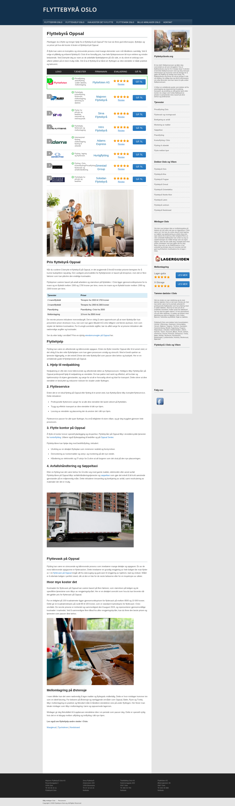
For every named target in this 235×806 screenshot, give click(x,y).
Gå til (139, 82)
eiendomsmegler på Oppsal (97, 335)
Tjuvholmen (63, 727)
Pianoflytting (159, 135)
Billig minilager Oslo (49, 800)
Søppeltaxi (158, 130)
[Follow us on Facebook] (160, 404)
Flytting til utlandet (161, 145)
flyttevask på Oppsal (62, 573)
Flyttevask (158, 115)
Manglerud (51, 727)
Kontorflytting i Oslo (162, 140)
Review (121, 84)
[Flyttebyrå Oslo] (70, 16)
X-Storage (159, 282)
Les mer (183, 275)
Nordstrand (75, 727)
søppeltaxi (105, 475)
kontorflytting (55, 437)
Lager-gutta (160, 273)
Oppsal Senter (107, 437)
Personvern (62, 800)
